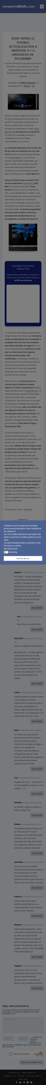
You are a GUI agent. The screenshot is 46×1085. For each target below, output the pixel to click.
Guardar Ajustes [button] (23, 558)
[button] (6, 552)
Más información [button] (11, 549)
